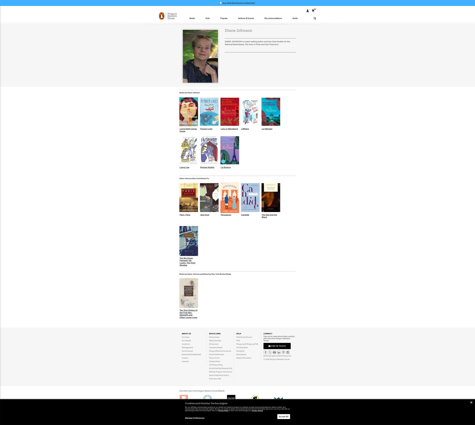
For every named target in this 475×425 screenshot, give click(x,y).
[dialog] (237, 412)
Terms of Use (214, 358)
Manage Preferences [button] (194, 418)
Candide (245, 214)
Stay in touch (278, 346)
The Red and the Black (269, 216)
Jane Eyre (204, 214)
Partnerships (214, 337)
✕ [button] (471, 402)
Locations (186, 344)
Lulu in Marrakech (229, 129)
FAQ (238, 340)
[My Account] (307, 10)
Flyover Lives (206, 129)
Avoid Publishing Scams (219, 375)
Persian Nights (207, 167)
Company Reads (215, 347)
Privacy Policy (214, 361)
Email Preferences (216, 354)
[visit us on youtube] (274, 352)
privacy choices (257, 411)
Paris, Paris (185, 214)
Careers (185, 358)
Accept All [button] (283, 416)
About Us (186, 333)
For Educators (242, 347)
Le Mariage (267, 129)
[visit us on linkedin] (279, 352)
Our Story (186, 337)
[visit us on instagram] (288, 352)
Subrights (240, 351)
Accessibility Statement (191, 354)
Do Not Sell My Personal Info (220, 368)
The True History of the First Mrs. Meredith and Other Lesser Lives (188, 314)
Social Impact (187, 351)
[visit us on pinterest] (283, 352)
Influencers (213, 344)
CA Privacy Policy (216, 365)
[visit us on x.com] (270, 352)
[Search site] (315, 18)
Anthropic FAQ (215, 379)
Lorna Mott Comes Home (188, 130)
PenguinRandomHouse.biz (220, 351)
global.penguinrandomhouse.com (277, 356)
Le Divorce (226, 167)
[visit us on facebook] (265, 352)
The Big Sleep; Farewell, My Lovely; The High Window (187, 262)
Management (187, 347)
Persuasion (226, 214)
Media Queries (215, 340)
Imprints (185, 361)
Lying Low (184, 167)
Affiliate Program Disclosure (220, 372)
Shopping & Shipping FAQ (247, 344)
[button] (192, 18)
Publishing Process (244, 337)
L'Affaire (245, 129)
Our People (186, 340)
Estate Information (243, 358)
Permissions (241, 354)
